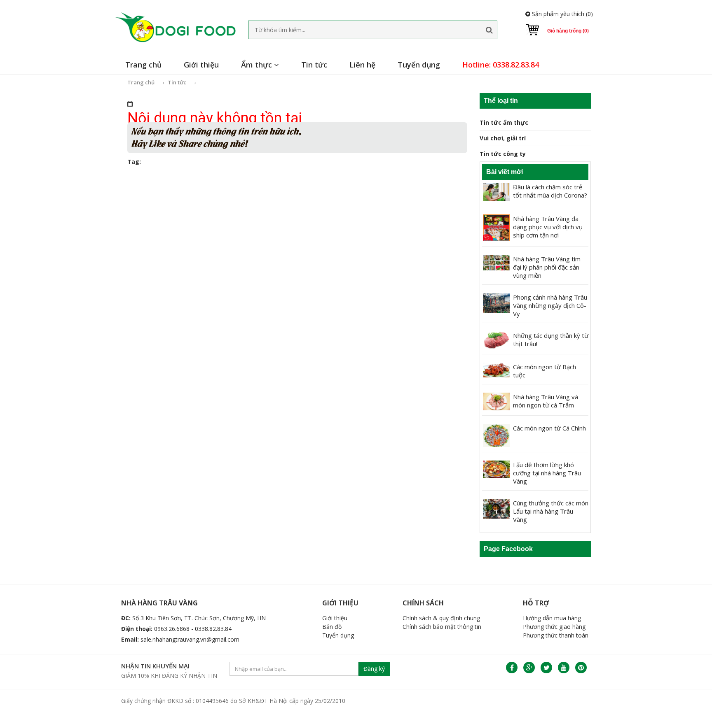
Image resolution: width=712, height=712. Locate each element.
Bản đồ (332, 627)
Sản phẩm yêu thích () (561, 14)
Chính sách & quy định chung (441, 618)
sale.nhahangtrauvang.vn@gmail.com (190, 639)
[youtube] (563, 667)
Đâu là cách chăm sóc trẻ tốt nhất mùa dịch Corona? (550, 191)
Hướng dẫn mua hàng (552, 618)
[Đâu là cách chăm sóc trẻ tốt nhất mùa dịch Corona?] (496, 190)
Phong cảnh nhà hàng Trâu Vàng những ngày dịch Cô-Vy (550, 305)
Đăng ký (374, 668)
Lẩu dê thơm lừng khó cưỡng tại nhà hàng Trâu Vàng (547, 473)
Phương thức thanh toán (555, 635)
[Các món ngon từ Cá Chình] (496, 435)
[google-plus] (529, 667)
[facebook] (512, 667)
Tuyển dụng (419, 65)
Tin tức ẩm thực (504, 122)
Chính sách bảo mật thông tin (442, 627)
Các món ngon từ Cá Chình (549, 428)
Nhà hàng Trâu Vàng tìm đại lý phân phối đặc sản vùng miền (547, 267)
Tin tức (314, 65)
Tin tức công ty (503, 154)
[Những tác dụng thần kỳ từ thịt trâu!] (496, 339)
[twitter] (546, 667)
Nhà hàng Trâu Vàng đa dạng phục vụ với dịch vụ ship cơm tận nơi (548, 226)
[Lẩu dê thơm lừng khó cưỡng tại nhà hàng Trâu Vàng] (496, 468)
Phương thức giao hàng (554, 627)
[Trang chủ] (175, 27)
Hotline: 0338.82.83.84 (500, 65)
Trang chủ (143, 65)
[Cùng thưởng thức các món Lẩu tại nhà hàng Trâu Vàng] (496, 508)
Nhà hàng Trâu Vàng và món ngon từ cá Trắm (545, 401)
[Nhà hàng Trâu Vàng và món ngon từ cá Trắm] (496, 400)
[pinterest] (581, 667)
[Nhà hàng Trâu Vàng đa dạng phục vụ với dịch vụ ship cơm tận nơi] (496, 227)
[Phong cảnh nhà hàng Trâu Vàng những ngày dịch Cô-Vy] (496, 302)
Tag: (134, 161)
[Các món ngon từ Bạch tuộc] (496, 369)
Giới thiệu (201, 65)
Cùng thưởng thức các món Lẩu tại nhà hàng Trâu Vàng (550, 511)
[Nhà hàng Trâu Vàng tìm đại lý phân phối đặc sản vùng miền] (496, 262)
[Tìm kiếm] (489, 30)
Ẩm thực (257, 65)
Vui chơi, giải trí (503, 138)
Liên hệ (362, 65)
